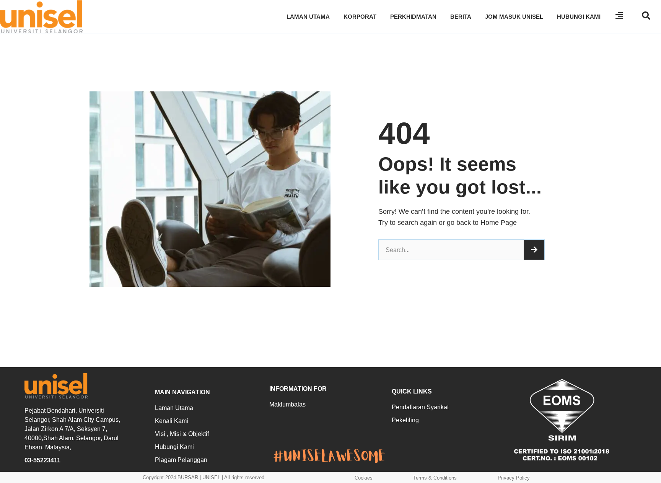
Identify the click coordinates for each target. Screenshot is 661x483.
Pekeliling (405, 420)
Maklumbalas (287, 404)
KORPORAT (360, 16)
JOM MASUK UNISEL (514, 16)
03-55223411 (42, 460)
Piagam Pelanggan (181, 460)
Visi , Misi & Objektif (182, 434)
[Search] (534, 250)
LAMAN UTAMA (308, 16)
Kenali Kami (171, 421)
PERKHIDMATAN (413, 16)
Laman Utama (174, 408)
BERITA (460, 16)
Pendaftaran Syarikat (420, 407)
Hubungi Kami (174, 447)
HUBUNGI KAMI (579, 16)
